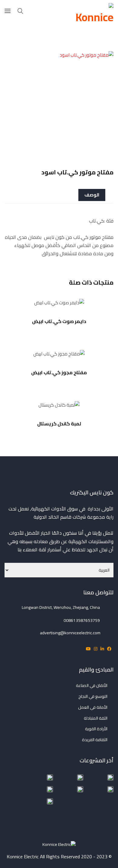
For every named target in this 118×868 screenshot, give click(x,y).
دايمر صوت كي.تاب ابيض (59, 321)
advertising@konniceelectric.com (70, 633)
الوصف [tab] (91, 194)
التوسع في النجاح (92, 696)
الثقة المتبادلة (95, 718)
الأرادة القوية (96, 729)
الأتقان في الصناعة (91, 685)
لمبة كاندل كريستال (59, 423)
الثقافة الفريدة (94, 740)
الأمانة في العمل (92, 707)
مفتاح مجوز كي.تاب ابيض (59, 372)
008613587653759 (82, 620)
